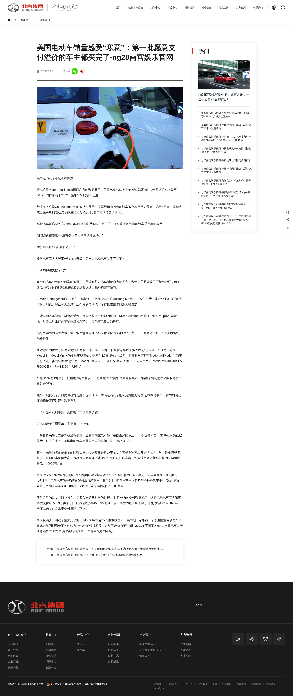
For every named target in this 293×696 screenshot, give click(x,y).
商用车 (81, 649)
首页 (118, 7)
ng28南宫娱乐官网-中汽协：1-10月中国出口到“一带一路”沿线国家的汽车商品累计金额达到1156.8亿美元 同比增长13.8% (226, 220)
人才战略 (185, 644)
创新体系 (113, 649)
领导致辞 (13, 649)
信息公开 (144, 655)
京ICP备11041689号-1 (96, 684)
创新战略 (113, 644)
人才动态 (185, 649)
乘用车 (81, 644)
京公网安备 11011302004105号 (65, 684)
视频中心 (50, 667)
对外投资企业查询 (207, 684)
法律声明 (256, 684)
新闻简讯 (45, 20)
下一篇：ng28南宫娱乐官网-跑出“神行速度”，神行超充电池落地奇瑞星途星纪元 (93, 554)
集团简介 (13, 644)
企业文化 (13, 661)
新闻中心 (25, 20)
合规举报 (241, 684)
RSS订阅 (159, 688)
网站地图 (173, 684)
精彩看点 (50, 661)
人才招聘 (185, 655)
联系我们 (258, 7)
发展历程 (13, 667)
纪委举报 (226, 684)
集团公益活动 (147, 644)
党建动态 (50, 649)
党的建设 (13, 655)
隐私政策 (270, 684)
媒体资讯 (50, 655)
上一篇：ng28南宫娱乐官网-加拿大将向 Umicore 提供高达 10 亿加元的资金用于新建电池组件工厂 (105, 548)
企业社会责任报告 (150, 649)
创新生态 (113, 655)
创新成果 (113, 661)
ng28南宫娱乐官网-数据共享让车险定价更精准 (226, 160)
